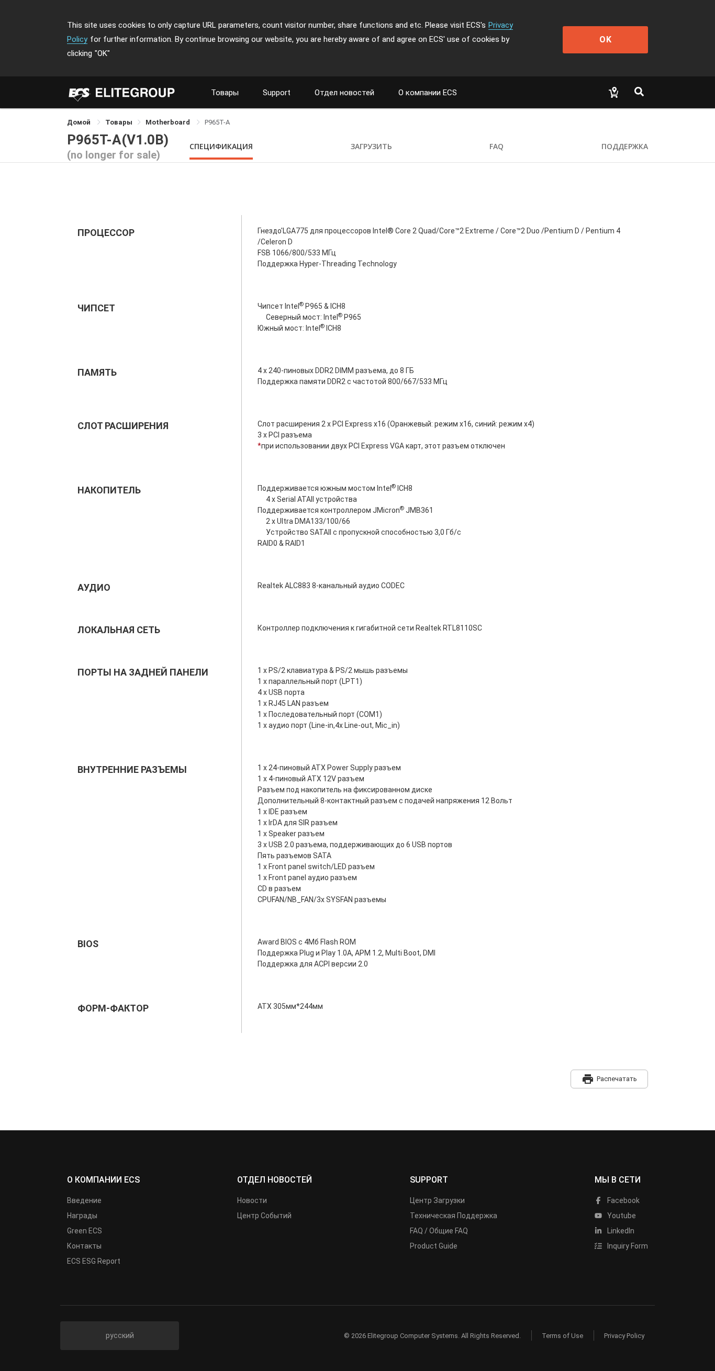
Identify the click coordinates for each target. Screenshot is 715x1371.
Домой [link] (79, 122)
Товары (225, 92)
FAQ (496, 146)
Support (277, 92)
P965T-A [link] (217, 122)
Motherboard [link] (169, 122)
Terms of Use (562, 1336)
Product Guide (433, 1246)
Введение (84, 1200)
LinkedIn (620, 1231)
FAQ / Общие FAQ (439, 1231)
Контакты (84, 1246)
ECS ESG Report (93, 1261)
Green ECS (84, 1231)
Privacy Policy (624, 1336)
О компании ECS (427, 92)
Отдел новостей (344, 92)
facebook (623, 1200)
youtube (621, 1215)
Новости (252, 1200)
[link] (118, 122)
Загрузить (371, 146)
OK (605, 39)
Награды (82, 1215)
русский (120, 1335)
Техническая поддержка (453, 1215)
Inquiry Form (627, 1246)
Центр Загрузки (437, 1200)
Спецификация (221, 146)
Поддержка (624, 146)
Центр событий (264, 1215)
